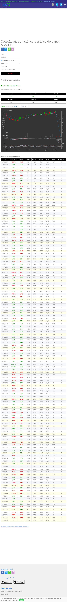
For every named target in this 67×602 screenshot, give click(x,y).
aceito (21, 600)
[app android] (6, 581)
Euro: (16, 1)
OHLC (11, 106)
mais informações (13, 600)
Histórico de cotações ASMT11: (10, 156)
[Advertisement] (33, 24)
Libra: (29, 1)
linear (7, 106)
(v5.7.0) (20, 591)
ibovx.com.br (4, 594)
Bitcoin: (42, 1)
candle (3, 106)
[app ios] (19, 581)
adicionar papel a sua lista (11, 80)
